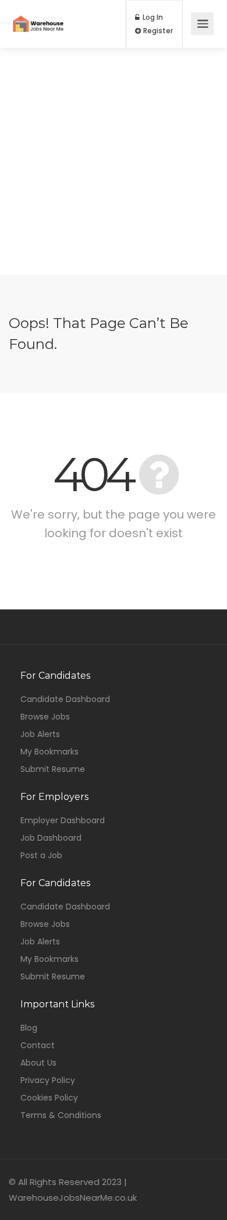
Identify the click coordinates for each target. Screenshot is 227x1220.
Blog (28, 1028)
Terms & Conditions (60, 1115)
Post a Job (41, 855)
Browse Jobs (45, 716)
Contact (37, 1045)
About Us (38, 1063)
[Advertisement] (113, 161)
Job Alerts (40, 734)
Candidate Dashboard (65, 699)
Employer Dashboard (62, 820)
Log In (152, 17)
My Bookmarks (49, 751)
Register (157, 31)
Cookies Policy (49, 1097)
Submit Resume (52, 769)
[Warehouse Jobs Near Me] (38, 15)
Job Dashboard (50, 838)
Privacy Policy (47, 1080)
